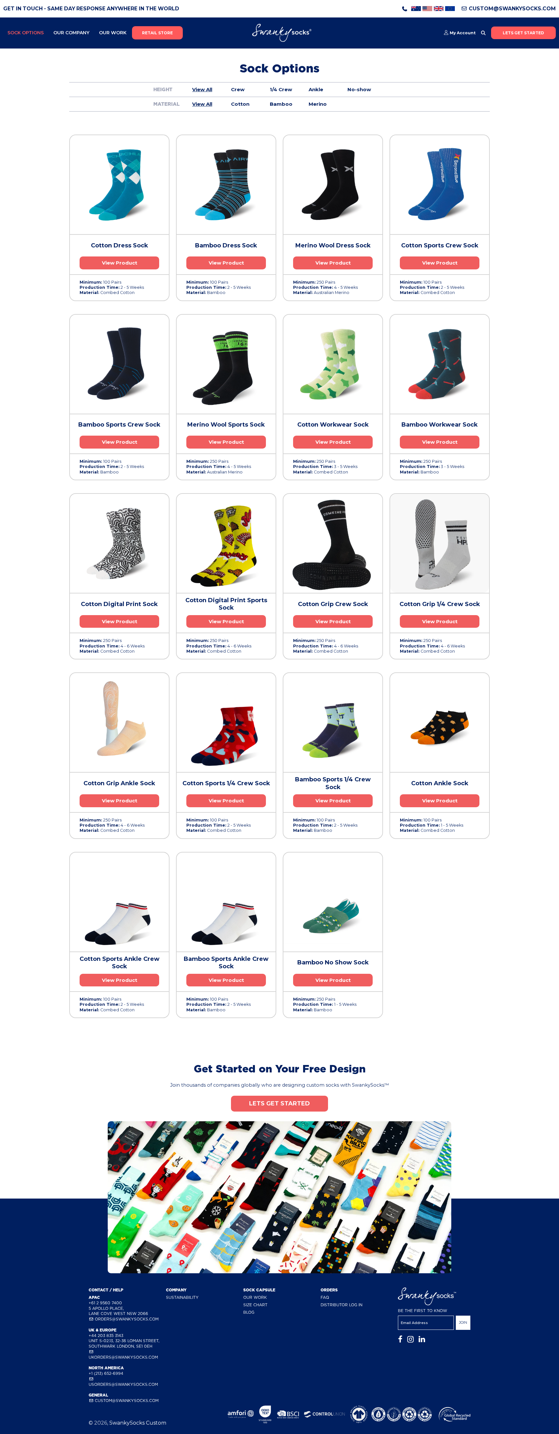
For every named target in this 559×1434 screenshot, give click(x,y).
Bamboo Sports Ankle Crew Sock (226, 962)
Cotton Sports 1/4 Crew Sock (226, 783)
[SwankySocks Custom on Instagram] (410, 1339)
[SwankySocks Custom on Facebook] (400, 1339)
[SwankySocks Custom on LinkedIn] (422, 1339)
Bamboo (281, 104)
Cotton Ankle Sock (439, 783)
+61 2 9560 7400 (105, 1302)
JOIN (463, 1322)
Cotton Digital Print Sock (119, 604)
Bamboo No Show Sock (333, 962)
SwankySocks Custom (137, 1423)
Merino (318, 104)
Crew (238, 89)
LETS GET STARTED (523, 32)
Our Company (71, 33)
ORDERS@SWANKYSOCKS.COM (126, 1319)
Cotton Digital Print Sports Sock (226, 604)
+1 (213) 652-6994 (106, 1373)
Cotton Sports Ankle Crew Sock (119, 962)
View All (202, 89)
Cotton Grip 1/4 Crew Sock (440, 604)
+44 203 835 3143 (106, 1335)
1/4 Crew (281, 89)
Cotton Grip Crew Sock (333, 604)
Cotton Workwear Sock (333, 424)
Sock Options (25, 33)
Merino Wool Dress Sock (333, 245)
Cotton (240, 104)
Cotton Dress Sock (119, 245)
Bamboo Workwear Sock (439, 424)
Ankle (316, 89)
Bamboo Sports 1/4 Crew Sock (333, 783)
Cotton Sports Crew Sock (439, 245)
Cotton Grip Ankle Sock (119, 783)
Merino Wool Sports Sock (226, 424)
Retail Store (157, 32)
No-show (359, 89)
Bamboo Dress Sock (226, 245)
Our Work (112, 33)
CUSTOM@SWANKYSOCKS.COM (511, 8)
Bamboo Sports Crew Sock (119, 424)
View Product (119, 263)
